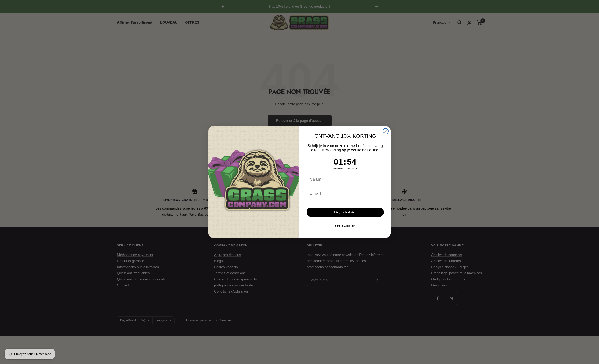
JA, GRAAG (345, 212)
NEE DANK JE (345, 226)
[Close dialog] (385, 131)
